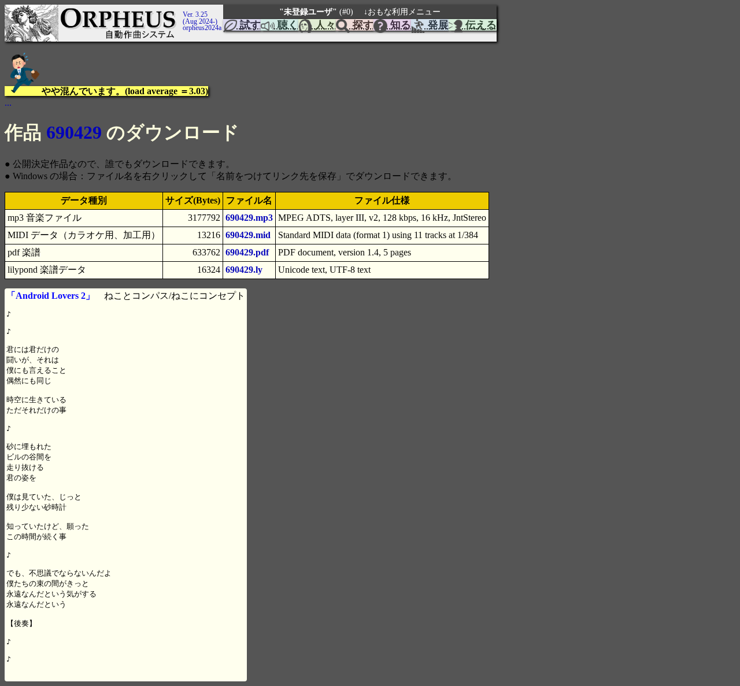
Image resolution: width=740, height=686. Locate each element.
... (8, 102)
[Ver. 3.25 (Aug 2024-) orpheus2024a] (181, 10)
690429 (74, 132)
